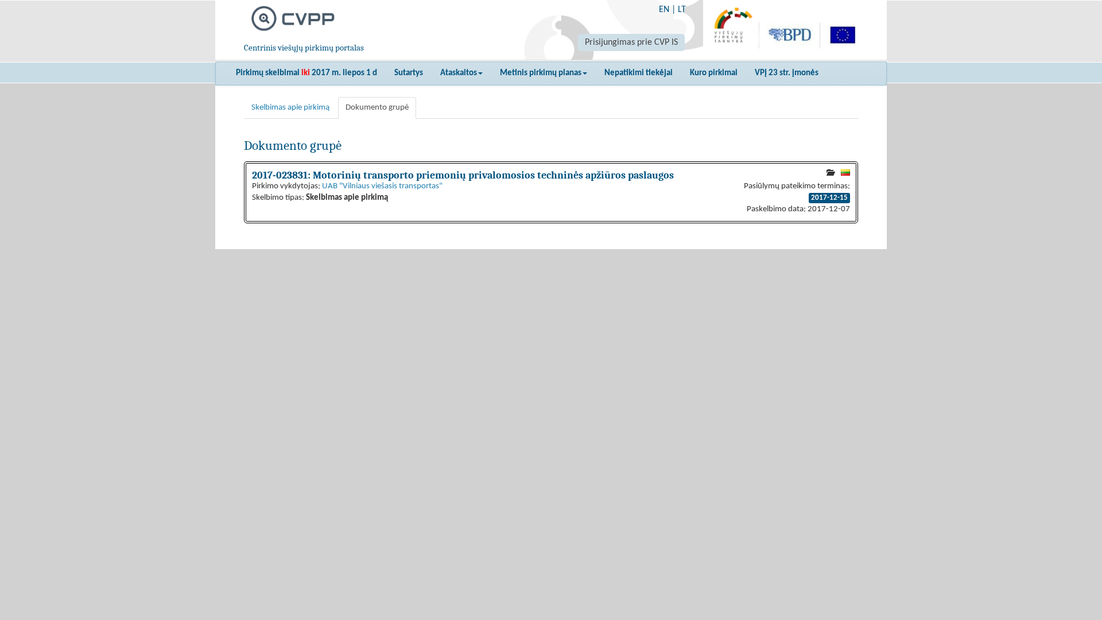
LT (682, 9)
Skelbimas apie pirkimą (290, 107)
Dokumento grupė (377, 107)
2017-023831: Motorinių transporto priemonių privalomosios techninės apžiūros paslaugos (463, 175)
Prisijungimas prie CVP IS (631, 42)
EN (664, 9)
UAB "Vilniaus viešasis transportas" (382, 186)
